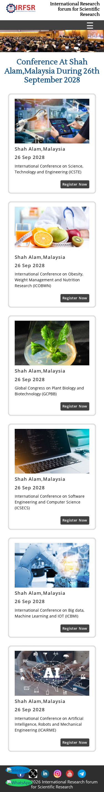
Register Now (74, 184)
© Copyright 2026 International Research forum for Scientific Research (52, 784)
